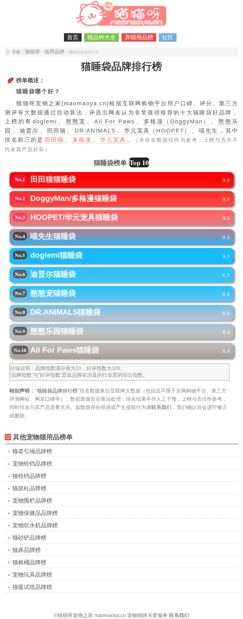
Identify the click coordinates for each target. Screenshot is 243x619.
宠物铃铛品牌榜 (32, 464)
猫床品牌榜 (26, 550)
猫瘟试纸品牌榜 (32, 587)
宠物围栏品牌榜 (32, 501)
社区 (167, 37)
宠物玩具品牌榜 (32, 575)
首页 (72, 37)
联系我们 (161, 407)
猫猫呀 (32, 51)
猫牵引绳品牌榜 (32, 451)
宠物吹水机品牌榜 (35, 525)
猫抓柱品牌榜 (29, 488)
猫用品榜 (54, 51)
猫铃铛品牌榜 (29, 476)
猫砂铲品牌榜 (29, 538)
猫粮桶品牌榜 (29, 562)
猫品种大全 (101, 37)
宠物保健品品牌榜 (35, 513)
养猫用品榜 (139, 37)
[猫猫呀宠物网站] (121, 27)
